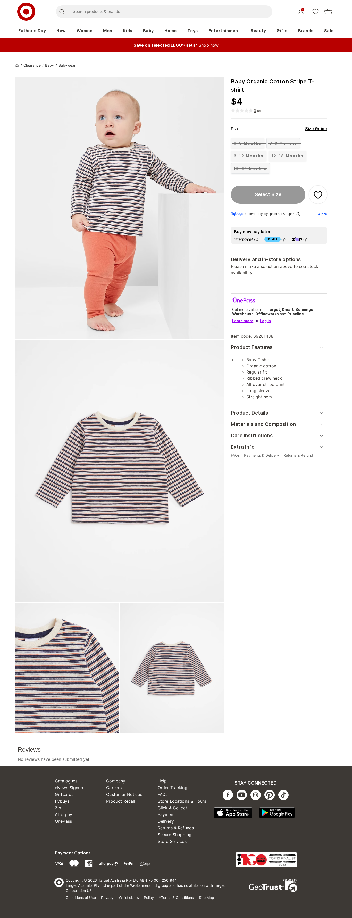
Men (107, 30)
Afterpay (63, 814)
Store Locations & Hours (182, 801)
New (61, 30)
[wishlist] (315, 11)
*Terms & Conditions (176, 897)
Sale (329, 30)
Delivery (166, 821)
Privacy (107, 897)
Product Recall (120, 801)
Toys (192, 30)
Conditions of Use (81, 897)
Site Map (206, 897)
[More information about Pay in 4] (283, 239)
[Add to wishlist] (318, 195)
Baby (148, 30)
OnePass (63, 821)
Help (162, 781)
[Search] (62, 11)
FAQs (163, 794)
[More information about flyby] (298, 214)
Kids (127, 30)
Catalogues (66, 781)
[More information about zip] (305, 239)
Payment (166, 814)
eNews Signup (69, 787)
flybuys (62, 801)
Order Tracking (172, 787)
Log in (265, 321)
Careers (114, 787)
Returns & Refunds (176, 827)
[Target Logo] (26, 12)
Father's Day (32, 30)
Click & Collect (172, 807)
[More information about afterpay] (256, 239)
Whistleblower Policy (136, 897)
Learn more (242, 321)
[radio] (247, 143)
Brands (306, 30)
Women (85, 30)
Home (170, 30)
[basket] (328, 11)
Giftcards (64, 794)
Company (115, 781)
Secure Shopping (174, 834)
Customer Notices (124, 794)
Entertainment (224, 30)
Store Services (172, 841)
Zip (58, 807)
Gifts (282, 30)
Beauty (258, 30)
